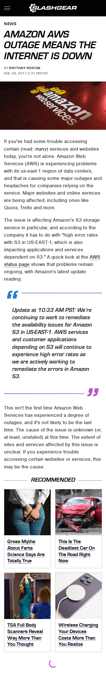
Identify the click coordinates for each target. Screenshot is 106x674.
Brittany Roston (24, 68)
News (10, 24)
